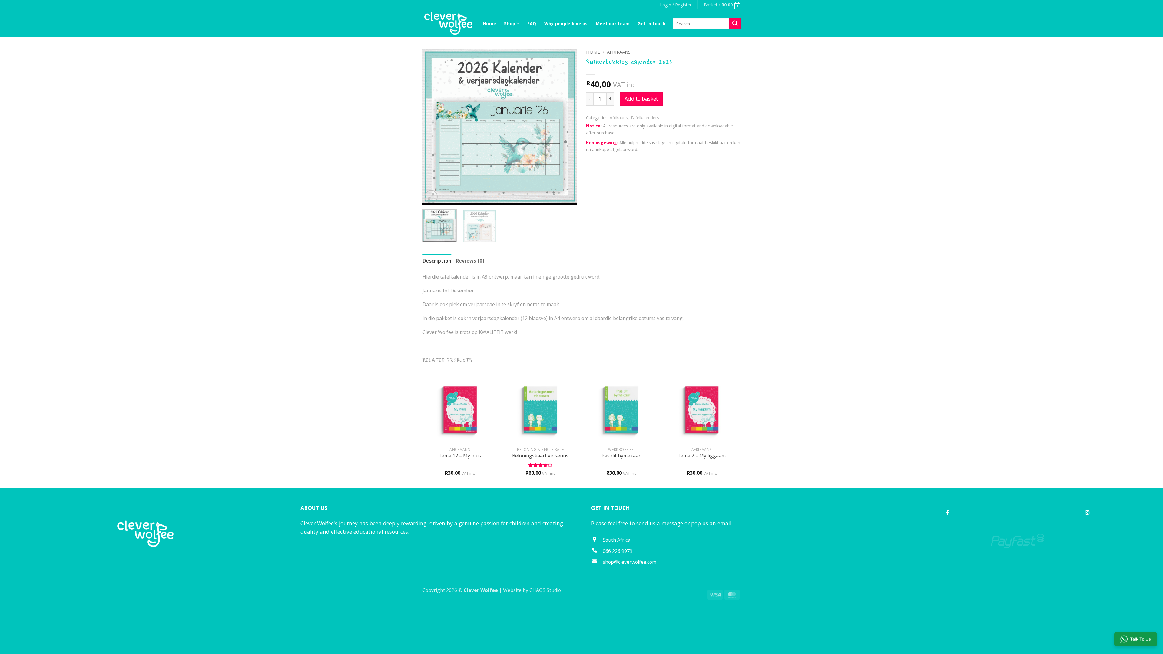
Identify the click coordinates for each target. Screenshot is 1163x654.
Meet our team (613, 23)
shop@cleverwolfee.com (629, 562)
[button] (675, 5)
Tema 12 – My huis (460, 456)
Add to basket (641, 98)
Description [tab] (437, 260)
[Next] (566, 127)
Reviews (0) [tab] (470, 260)
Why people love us (566, 23)
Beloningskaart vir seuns (540, 456)
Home (489, 23)
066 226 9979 (617, 551)
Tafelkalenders (644, 118)
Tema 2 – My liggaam (702, 456)
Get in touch (651, 23)
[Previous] (433, 127)
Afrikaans (619, 52)
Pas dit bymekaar (621, 456)
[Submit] (735, 23)
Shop (509, 23)
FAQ (531, 23)
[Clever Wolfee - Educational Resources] (448, 23)
